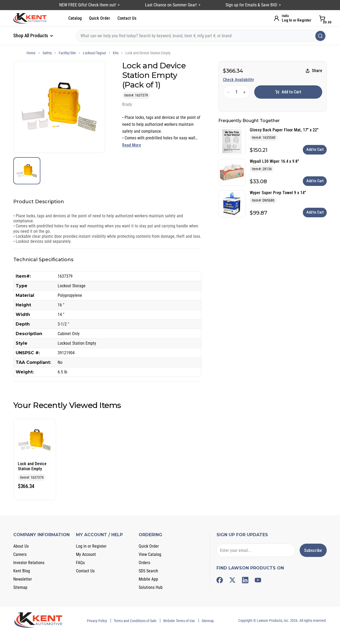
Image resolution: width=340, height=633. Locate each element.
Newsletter (22, 579)
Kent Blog (21, 570)
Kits (115, 53)
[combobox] (201, 36)
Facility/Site (67, 53)
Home (31, 53)
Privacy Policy (97, 621)
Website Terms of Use (179, 621)
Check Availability (238, 79)
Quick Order (99, 18)
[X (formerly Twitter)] (232, 580)
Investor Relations (28, 562)
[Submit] (320, 36)
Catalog (75, 18)
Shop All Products (31, 35)
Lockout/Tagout (94, 53)
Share (317, 70)
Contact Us (127, 18)
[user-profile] (276, 18)
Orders (144, 562)
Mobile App (148, 579)
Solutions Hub (151, 587)
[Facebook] (219, 580)
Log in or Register (91, 546)
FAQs (80, 562)
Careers (20, 554)
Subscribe (313, 550)
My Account (86, 554)
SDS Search (148, 570)
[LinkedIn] (245, 580)
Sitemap (20, 587)
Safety (47, 53)
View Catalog (150, 554)
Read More (131, 145)
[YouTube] (258, 580)
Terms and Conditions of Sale (135, 621)
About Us (21, 546)
